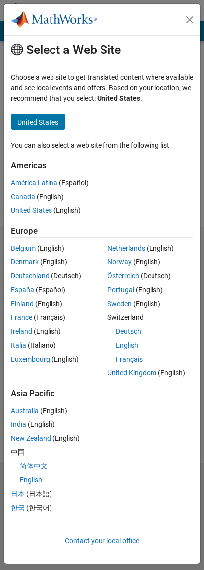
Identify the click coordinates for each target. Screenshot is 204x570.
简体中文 (34, 466)
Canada (23, 197)
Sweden (119, 304)
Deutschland (30, 276)
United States (31, 210)
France (21, 317)
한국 (18, 508)
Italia (18, 345)
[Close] (190, 20)
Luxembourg (30, 359)
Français (129, 359)
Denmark (25, 262)
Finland (22, 304)
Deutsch (128, 331)
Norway (119, 262)
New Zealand (31, 438)
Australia (25, 411)
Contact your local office (102, 541)
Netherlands (126, 248)
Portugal (120, 290)
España (22, 290)
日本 (18, 494)
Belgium (23, 248)
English (127, 345)
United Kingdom (131, 373)
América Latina (34, 183)
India (18, 424)
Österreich (123, 276)
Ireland (21, 331)
